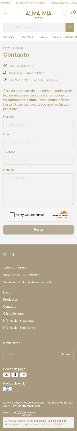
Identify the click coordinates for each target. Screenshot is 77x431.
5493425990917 (21, 66)
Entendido (57, 424)
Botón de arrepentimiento (25, 406)
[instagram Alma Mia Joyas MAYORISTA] (4, 254)
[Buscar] (70, 27)
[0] (71, 14)
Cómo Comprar (13, 314)
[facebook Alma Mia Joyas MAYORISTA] (13, 254)
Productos (10, 299)
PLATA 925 (26, 36)
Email (6, 134)
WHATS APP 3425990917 (26, 73)
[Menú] (5, 15)
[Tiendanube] (19, 415)
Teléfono (9, 152)
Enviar (38, 229)
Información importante (19, 328)
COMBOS (8, 36)
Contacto (9, 306)
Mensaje (9, 170)
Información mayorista (18, 321)
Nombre (8, 116)
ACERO (43, 36)
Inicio (6, 47)
